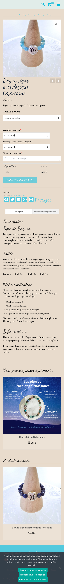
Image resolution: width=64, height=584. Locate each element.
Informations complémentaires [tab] (45, 211)
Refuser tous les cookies (32, 574)
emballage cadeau (12, 130)
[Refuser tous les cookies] (60, 568)
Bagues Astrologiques (18, 195)
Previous (6, 413)
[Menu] (58, 4)
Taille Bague (11, 111)
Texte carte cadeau (12, 153)
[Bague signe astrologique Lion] (58, 80)
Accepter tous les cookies (33, 570)
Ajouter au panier (20, 180)
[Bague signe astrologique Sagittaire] (52, 80)
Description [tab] (19, 211)
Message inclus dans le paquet (17, 141)
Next (58, 413)
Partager (43, 199)
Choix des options (32, 447)
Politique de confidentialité (32, 579)
